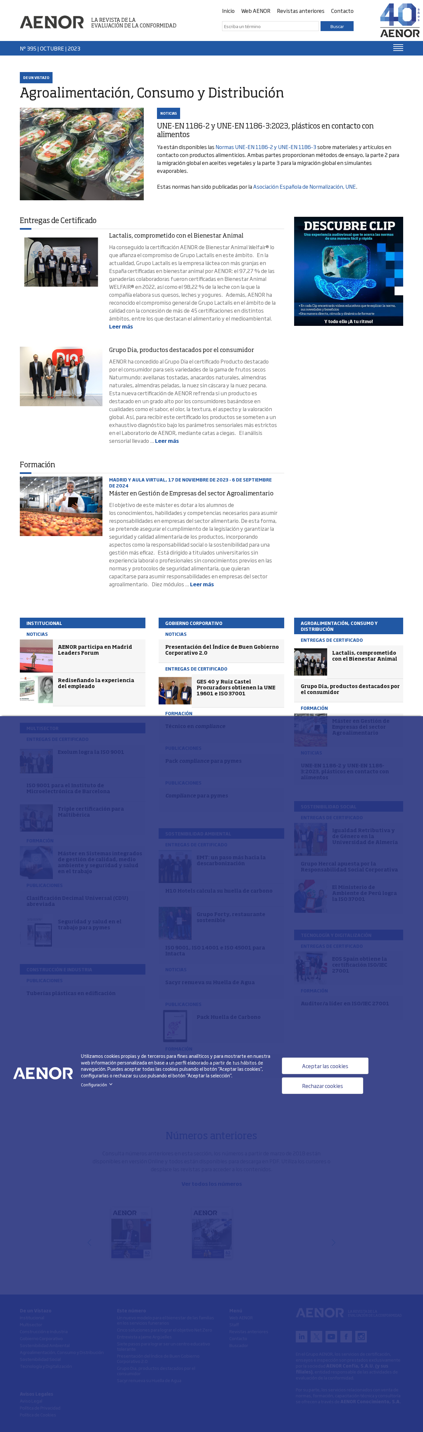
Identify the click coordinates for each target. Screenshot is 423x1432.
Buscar (337, 26)
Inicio (228, 11)
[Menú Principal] (398, 47)
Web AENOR (255, 11)
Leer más (121, 326)
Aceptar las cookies (325, 1066)
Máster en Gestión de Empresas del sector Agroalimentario (191, 494)
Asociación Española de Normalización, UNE (304, 186)
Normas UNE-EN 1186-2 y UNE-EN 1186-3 (265, 147)
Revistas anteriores (301, 11)
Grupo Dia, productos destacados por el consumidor (181, 350)
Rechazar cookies (322, 1086)
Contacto (342, 11)
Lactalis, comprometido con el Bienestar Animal (176, 236)
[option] (348, 271)
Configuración (98, 1085)
